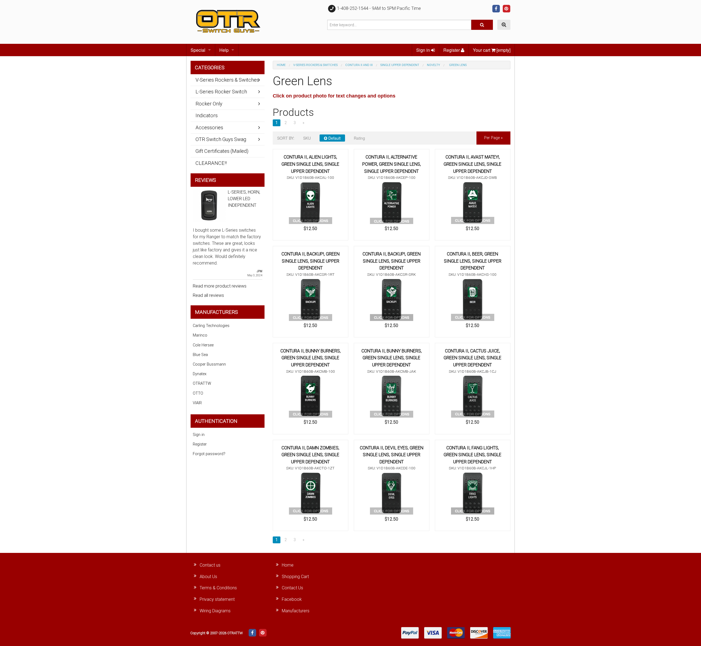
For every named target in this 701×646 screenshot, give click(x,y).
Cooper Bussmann (209, 364)
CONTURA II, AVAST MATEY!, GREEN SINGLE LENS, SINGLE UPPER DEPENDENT (472, 164)
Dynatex (199, 374)
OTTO (198, 393)
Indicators (207, 115)
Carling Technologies (211, 325)
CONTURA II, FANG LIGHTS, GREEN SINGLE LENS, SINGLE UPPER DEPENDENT (472, 454)
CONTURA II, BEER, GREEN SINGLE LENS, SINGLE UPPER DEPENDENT (472, 261)
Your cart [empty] (491, 50)
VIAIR (197, 403)
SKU (307, 138)
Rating (359, 138)
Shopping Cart (295, 576)
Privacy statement (217, 599)
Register (452, 50)
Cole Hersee (203, 345)
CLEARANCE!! (211, 163)
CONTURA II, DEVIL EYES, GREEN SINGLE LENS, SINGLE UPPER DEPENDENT (391, 454)
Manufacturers (295, 610)
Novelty (433, 65)
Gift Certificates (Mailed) (222, 151)
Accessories (209, 127)
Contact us (210, 565)
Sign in (423, 50)
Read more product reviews (219, 286)
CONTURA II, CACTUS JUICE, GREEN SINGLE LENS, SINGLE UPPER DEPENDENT (472, 357)
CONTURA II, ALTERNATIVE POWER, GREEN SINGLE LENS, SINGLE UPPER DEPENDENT (391, 164)
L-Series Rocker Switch (221, 91)
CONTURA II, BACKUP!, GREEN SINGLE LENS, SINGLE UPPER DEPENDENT (310, 261)
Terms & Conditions (218, 587)
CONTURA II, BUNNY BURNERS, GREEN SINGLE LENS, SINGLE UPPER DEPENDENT (310, 357)
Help (224, 50)
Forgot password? (209, 454)
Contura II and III (359, 65)
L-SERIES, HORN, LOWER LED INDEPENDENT (244, 199)
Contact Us (292, 587)
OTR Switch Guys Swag (221, 139)
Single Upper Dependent (399, 65)
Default (334, 138)
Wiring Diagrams (215, 610)
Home (281, 65)
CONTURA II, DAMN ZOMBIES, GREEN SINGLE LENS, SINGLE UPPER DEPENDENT (310, 454)
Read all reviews (208, 295)
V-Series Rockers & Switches (315, 65)
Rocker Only (209, 104)
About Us (208, 576)
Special (198, 50)
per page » (493, 138)
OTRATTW (202, 383)
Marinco (200, 335)
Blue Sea (200, 354)
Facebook (292, 599)
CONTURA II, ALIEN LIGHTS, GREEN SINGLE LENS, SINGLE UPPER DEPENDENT (310, 164)
